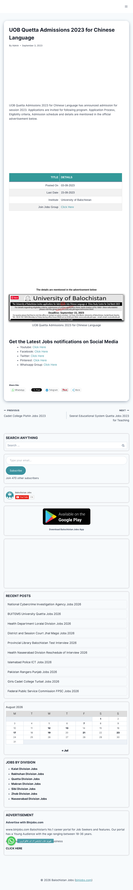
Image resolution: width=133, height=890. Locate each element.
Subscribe (16, 470)
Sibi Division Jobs (23, 788)
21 (84, 732)
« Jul (65, 750)
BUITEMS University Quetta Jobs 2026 (34, 614)
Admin (15, 45)
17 (14, 732)
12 (49, 728)
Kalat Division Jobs (24, 768)
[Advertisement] (66, 75)
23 (118, 732)
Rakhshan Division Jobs (27, 774)
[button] (11, 840)
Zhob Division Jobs (24, 793)
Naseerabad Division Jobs (29, 798)
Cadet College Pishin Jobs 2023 (25, 413)
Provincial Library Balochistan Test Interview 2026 (42, 642)
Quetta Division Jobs (25, 779)
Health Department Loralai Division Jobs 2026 (39, 623)
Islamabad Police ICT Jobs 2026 (30, 662)
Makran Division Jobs (26, 783)
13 (67, 728)
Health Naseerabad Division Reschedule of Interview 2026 (47, 652)
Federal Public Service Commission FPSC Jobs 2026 (43, 691)
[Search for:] (66, 445)
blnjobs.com (83, 880)
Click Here (67, 207)
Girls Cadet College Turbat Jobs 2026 (33, 681)
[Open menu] (126, 6)
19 (49, 732)
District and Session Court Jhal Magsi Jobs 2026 (41, 633)
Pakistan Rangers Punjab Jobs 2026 (32, 672)
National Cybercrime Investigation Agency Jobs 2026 (44, 604)
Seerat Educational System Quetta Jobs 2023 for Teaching (99, 415)
